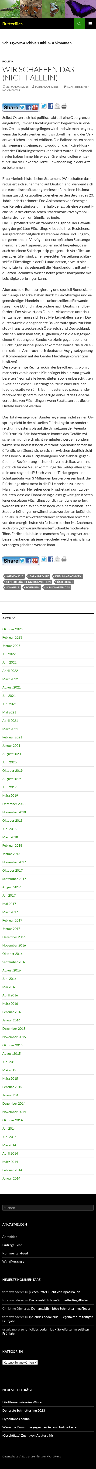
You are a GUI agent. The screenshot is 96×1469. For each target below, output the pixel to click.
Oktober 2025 (12, 629)
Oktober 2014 (12, 1120)
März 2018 (10, 837)
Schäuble (12, 587)
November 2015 (14, 1037)
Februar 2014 (12, 1170)
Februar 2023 (12, 637)
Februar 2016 (12, 1012)
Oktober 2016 (12, 954)
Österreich (64, 581)
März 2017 (10, 912)
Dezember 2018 (13, 804)
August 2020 (11, 754)
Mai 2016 (9, 987)
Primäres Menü (90, 23)
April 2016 (10, 995)
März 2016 (10, 1003)
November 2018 (14, 812)
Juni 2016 (9, 978)
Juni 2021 (9, 704)
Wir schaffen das (58, 587)
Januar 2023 (11, 646)
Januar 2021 (11, 745)
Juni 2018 (9, 829)
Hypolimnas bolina (16, 1419)
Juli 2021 (9, 696)
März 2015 (10, 1078)
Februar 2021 (12, 737)
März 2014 (10, 1162)
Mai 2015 (9, 1070)
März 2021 (10, 729)
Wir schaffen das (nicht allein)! (38, 73)
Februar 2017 (12, 920)
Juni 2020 (9, 762)
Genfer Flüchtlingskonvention (28, 581)
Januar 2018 (11, 854)
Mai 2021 (9, 712)
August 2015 (11, 1053)
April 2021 (10, 720)
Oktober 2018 (12, 820)
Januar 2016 (11, 1020)
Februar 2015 (12, 1087)
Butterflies (12, 23)
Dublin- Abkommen (68, 576)
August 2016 (11, 970)
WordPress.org (13, 1261)
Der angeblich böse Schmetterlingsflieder (58, 1300)
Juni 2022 (9, 662)
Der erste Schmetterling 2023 (23, 1410)
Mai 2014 (9, 1145)
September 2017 (14, 879)
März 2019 (10, 795)
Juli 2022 (9, 654)
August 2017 (11, 887)
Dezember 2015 (13, 1028)
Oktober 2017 (12, 870)
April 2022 (10, 671)
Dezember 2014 (13, 1103)
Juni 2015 (9, 1062)
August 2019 (11, 779)
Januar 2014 (11, 1178)
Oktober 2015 (12, 1045)
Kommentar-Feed (15, 1253)
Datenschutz (10, 1456)
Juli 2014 (9, 1128)
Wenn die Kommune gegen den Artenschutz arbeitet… (41, 1427)
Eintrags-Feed (12, 1245)
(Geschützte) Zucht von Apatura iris (54, 1292)
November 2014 (14, 1112)
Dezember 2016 (13, 937)
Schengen (32, 587)
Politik (8, 61)
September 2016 (14, 962)
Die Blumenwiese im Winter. (22, 1402)
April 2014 (10, 1153)
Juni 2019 (9, 787)
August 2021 (11, 687)
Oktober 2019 (12, 770)
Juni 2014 (9, 1137)
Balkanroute (39, 576)
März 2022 (10, 679)
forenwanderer (47, 86)
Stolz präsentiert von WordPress (41, 1456)
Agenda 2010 (14, 576)
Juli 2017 (9, 895)
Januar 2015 (11, 1095)
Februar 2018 (12, 845)
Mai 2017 (9, 904)
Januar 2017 (11, 929)
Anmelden (9, 1237)
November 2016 (14, 945)
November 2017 (14, 862)
